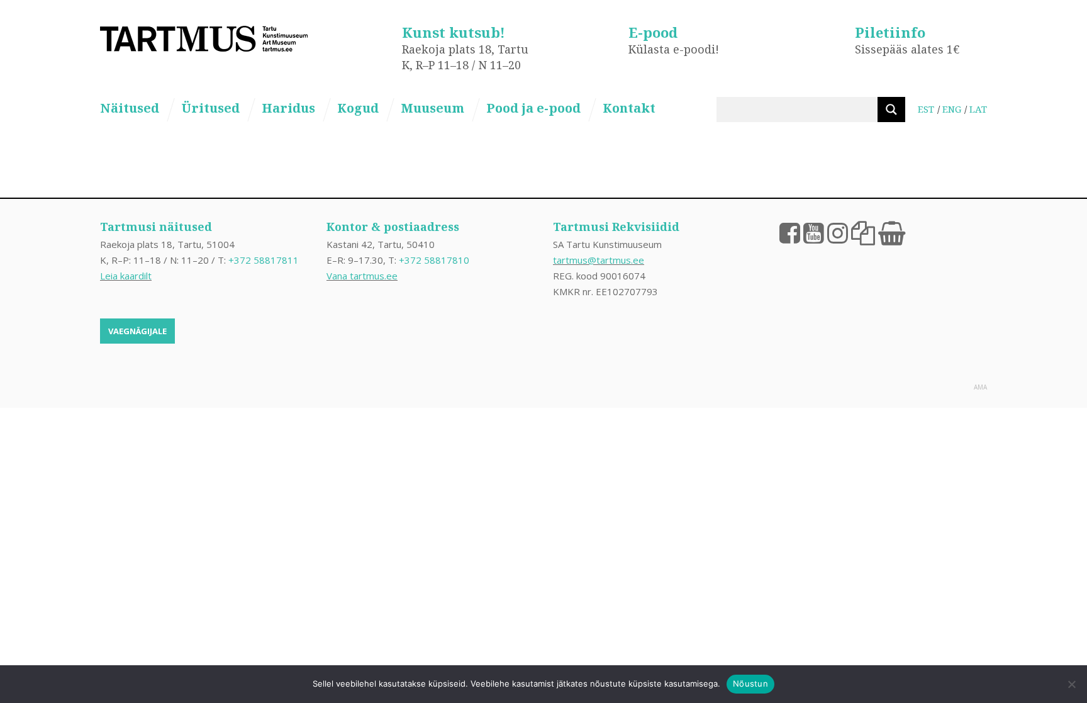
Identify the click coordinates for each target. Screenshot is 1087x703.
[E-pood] (891, 232)
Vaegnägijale (137, 331)
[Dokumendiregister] (863, 232)
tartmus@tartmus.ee (598, 260)
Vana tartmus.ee (362, 275)
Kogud (358, 107)
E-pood (652, 32)
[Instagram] (837, 232)
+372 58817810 (434, 260)
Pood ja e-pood (533, 107)
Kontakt (629, 107)
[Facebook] (789, 232)
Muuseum (432, 107)
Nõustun (750, 683)
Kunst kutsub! (453, 32)
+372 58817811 (263, 260)
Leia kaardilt (126, 275)
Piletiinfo (890, 32)
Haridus (288, 107)
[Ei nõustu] (1071, 684)
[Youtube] (813, 232)
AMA (980, 387)
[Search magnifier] (891, 109)
